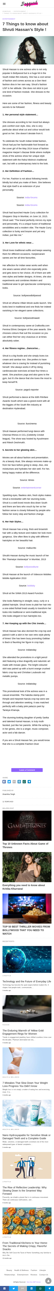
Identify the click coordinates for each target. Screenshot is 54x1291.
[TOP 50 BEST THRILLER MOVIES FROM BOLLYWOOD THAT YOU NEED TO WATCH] (27, 909)
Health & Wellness (11, 1077)
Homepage (7, 11)
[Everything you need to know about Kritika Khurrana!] (27, 867)
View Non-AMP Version (34, 1282)
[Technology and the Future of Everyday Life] (27, 959)
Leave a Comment (27, 770)
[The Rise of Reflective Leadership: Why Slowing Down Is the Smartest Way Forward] (27, 1165)
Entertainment (20, 11)
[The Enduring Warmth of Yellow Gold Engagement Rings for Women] (27, 1008)
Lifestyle (7, 975)
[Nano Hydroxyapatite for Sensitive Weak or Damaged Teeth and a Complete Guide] (27, 1113)
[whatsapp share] (24, 781)
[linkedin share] (19, 781)
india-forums (30, 197)
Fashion (6, 1025)
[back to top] (48, 1281)
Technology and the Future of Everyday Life (27, 981)
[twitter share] (9, 781)
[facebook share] (4, 781)
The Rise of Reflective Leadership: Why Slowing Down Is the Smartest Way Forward (25, 1190)
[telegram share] (29, 781)
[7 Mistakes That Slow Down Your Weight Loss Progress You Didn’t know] (27, 1060)
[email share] (14, 781)
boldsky (31, 585)
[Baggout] (29, 4)
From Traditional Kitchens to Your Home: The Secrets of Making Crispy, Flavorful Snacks (25, 1246)
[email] (22, 1288)
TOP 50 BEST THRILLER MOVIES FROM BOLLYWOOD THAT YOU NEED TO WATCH (26, 930)
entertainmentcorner (30, 487)
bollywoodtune (31, 567)
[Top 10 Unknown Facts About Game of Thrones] (27, 826)
